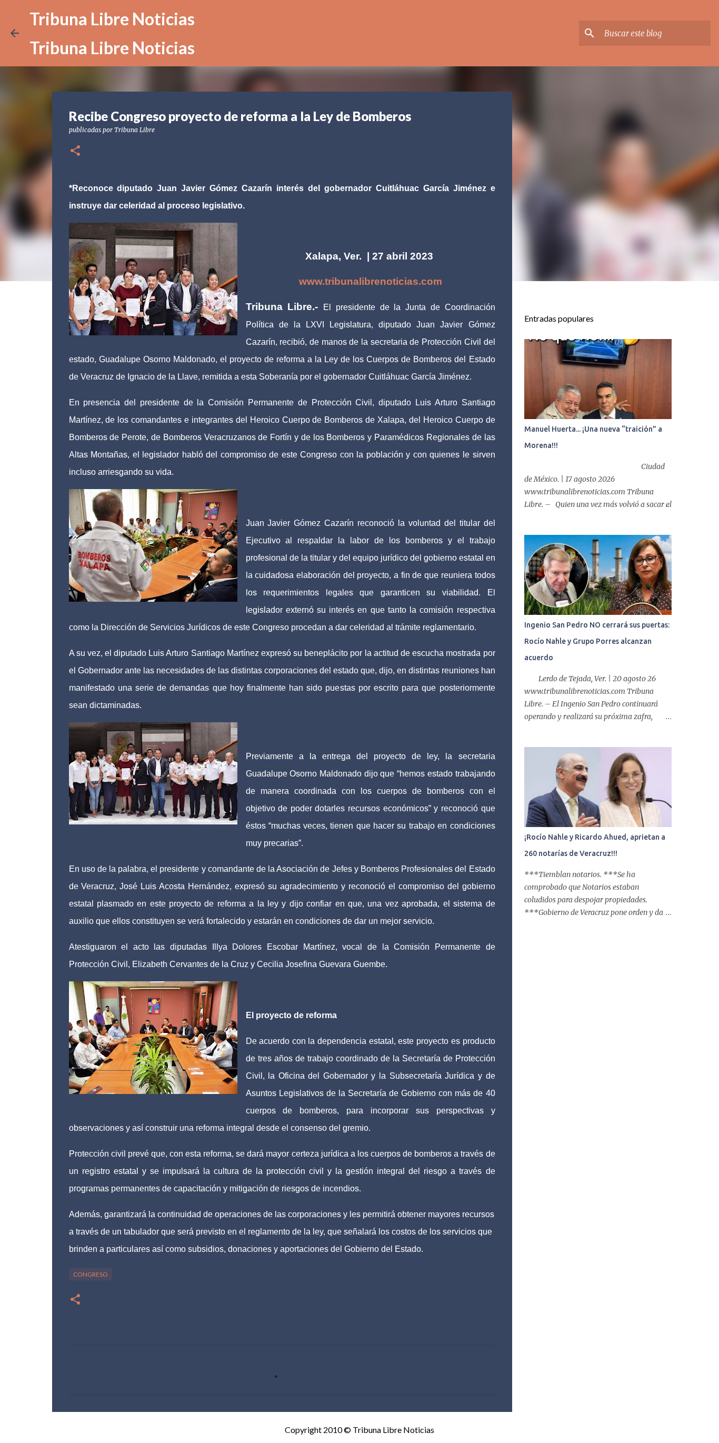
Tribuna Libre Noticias (112, 18)
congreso (90, 1274)
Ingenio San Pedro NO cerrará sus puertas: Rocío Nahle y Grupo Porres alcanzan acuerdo (597, 641)
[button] (75, 151)
